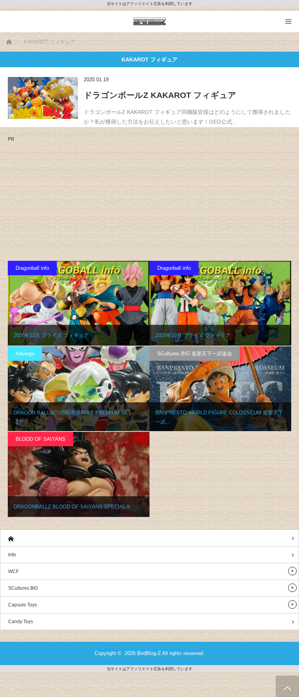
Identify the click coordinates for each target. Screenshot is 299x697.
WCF (13, 571)
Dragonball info (32, 268)
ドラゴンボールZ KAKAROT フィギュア (160, 95)
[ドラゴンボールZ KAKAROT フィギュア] (43, 98)
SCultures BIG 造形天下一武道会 (194, 353)
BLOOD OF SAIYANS (40, 439)
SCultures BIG (23, 588)
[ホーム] (149, 538)
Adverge (25, 353)
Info (12, 554)
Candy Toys (20, 621)
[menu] (288, 21)
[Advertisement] (73, 195)
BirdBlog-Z (149, 653)
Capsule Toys (22, 605)
